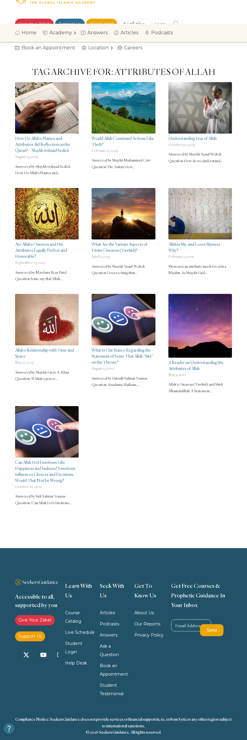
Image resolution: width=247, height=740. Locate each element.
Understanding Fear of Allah (192, 138)
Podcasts (109, 624)
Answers (108, 635)
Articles (107, 612)
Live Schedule (80, 632)
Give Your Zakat (35, 620)
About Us (144, 612)
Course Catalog (73, 617)
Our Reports (147, 624)
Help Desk (76, 663)
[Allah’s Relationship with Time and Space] (47, 319)
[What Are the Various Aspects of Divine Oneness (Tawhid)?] (123, 213)
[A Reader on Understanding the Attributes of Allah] (200, 325)
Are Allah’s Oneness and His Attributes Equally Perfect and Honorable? (41, 250)
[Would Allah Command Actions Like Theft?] (123, 108)
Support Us (30, 636)
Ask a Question (109, 650)
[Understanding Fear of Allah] (200, 108)
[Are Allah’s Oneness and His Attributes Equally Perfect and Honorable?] (47, 213)
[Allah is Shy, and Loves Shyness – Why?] (200, 213)
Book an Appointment (114, 670)
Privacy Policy (149, 635)
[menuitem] (27, 32)
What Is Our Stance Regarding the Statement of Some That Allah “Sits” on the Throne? (122, 356)
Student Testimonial (112, 689)
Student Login (73, 648)
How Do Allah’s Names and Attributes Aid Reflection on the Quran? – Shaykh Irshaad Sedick (42, 144)
